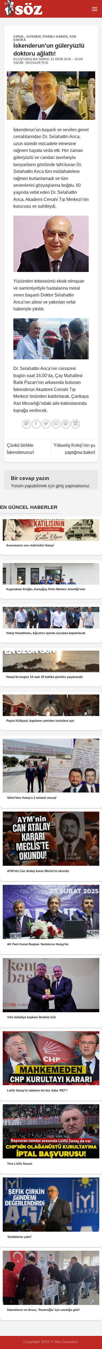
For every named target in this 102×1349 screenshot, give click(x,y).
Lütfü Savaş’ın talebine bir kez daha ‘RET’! (37, 1090)
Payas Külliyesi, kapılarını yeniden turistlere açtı (40, 720)
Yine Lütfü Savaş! (19, 1163)
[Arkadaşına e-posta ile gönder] (55, 424)
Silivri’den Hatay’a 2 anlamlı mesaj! (32, 797)
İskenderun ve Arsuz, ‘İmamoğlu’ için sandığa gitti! (43, 1309)
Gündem (33, 36)
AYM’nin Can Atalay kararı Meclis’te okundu (38, 871)
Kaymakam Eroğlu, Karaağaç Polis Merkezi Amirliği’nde (45, 589)
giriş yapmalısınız (72, 486)
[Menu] (94, 9)
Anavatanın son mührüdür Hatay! (30, 545)
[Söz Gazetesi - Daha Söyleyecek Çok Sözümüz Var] (31, 9)
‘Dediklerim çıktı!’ (19, 1236)
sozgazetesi (37, 62)
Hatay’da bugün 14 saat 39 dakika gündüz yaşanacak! (44, 676)
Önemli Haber (54, 36)
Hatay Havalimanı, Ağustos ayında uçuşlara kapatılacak (45, 633)
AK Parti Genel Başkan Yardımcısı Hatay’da (37, 944)
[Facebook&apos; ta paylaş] (36, 424)
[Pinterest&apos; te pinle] (65, 424)
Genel (18, 36)
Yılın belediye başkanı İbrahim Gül (31, 1017)
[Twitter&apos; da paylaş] (46, 424)
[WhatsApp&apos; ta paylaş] (26, 424)
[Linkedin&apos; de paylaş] (75, 424)
